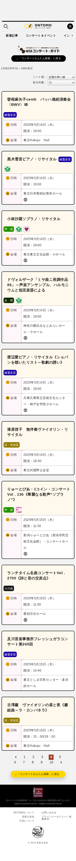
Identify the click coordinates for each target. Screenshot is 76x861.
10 (51, 762)
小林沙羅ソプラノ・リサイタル (33, 219)
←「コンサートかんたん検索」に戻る (38, 58)
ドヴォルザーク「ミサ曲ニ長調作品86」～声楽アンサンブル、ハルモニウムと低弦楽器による (38, 284)
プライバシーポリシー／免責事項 (57, 817)
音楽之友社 (28, 816)
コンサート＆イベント (41, 35)
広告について (26, 820)
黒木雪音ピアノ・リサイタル (32, 159)
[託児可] (19, 509)
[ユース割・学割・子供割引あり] (7, 168)
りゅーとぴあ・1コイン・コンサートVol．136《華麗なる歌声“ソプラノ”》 (38, 494)
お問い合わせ (49, 812)
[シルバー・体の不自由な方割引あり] (26, 228)
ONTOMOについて (23, 812)
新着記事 (12, 35)
